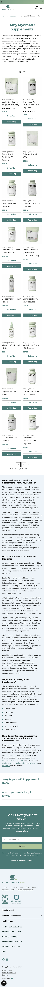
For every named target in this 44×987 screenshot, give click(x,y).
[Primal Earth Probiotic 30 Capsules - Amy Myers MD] (11, 139)
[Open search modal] (31, 7)
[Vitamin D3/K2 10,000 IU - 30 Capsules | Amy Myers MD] (32, 422)
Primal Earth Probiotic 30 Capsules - (7, 157)
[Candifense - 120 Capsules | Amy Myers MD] (11, 188)
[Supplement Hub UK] (8, 7)
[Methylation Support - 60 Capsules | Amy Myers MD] (32, 330)
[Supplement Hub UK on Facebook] (3, 960)
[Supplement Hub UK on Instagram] (7, 960)
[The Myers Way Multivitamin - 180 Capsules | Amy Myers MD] (32, 86)
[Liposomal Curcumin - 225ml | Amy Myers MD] (11, 283)
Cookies (5, 975)
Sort (23, 71)
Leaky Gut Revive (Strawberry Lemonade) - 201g (31, 253)
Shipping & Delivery (9, 936)
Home (4, 16)
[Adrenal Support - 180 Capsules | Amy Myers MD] (32, 376)
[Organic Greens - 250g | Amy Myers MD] (11, 376)
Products (12, 16)
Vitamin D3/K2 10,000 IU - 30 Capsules (29, 441)
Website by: (6, 979)
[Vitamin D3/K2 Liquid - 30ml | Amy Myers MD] (11, 330)
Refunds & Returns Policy (12, 941)
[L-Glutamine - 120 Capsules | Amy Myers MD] (11, 422)
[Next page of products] (28, 464)
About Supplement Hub (11, 932)
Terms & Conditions (9, 972)
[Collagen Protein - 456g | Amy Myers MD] (32, 139)
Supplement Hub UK (10, 967)
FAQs (4, 951)
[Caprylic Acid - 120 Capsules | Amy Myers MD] (32, 188)
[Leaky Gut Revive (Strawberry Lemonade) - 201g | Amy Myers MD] (32, 234)
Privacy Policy (7, 970)
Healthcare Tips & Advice (12, 927)
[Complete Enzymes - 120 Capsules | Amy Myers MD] (32, 283)
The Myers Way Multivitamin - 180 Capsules (31, 105)
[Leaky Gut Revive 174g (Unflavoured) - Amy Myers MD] (11, 86)
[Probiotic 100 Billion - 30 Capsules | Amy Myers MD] (11, 234)
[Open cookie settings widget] (4, 983)
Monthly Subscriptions (11, 946)
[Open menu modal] (40, 7)
